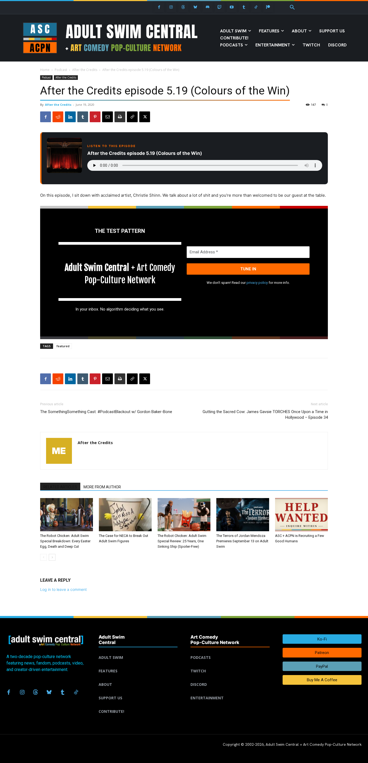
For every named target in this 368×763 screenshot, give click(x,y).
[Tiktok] (256, 7)
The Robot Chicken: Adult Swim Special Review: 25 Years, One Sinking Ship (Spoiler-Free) (182, 541)
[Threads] (183, 7)
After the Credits (84, 69)
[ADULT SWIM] (138, 651)
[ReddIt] (58, 116)
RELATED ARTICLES (60, 487)
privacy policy (257, 282)
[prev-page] (43, 557)
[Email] (107, 116)
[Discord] (207, 7)
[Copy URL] (132, 116)
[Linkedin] (70, 116)
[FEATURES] (138, 664)
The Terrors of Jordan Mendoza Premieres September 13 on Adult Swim (242, 541)
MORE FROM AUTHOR (102, 487)
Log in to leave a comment (63, 589)
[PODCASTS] (230, 651)
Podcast (61, 69)
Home (45, 69)
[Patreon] (268, 7)
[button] (292, 7)
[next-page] (52, 557)
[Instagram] (171, 7)
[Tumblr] (244, 7)
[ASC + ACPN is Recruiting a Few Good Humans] (301, 514)
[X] (144, 116)
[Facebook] (159, 7)
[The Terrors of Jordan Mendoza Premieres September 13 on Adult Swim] (242, 514)
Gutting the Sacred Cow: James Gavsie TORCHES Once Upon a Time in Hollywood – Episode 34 (265, 414)
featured (63, 346)
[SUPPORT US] (138, 691)
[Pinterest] (95, 116)
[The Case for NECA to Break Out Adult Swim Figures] (125, 514)
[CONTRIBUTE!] (138, 705)
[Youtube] (232, 7)
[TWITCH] (230, 664)
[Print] (119, 116)
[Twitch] (219, 7)
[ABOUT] (138, 678)
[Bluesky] (195, 7)
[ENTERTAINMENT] (230, 691)
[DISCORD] (230, 678)
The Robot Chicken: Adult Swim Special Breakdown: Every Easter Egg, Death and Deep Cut (65, 541)
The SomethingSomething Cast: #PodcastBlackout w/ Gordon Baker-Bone (106, 411)
